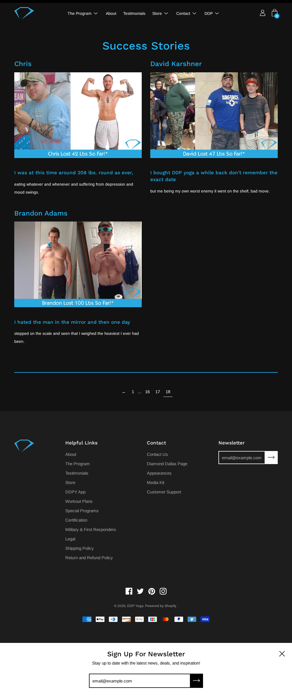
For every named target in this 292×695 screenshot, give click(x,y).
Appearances (159, 473)
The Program (80, 13)
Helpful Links (81, 443)
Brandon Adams (41, 213)
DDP (208, 13)
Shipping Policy (79, 548)
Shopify (170, 606)
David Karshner (176, 64)
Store (157, 13)
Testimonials (134, 13)
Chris (23, 64)
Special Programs (82, 510)
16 (147, 391)
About (111, 13)
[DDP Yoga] (24, 13)
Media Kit (155, 482)
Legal (70, 538)
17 (157, 391)
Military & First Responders (90, 529)
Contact (183, 13)
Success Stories (146, 45)
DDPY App (75, 491)
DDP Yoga (135, 606)
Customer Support (164, 491)
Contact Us (157, 454)
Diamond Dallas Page (167, 463)
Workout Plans (79, 501)
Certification (76, 520)
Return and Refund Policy (89, 557)
